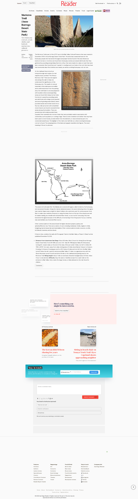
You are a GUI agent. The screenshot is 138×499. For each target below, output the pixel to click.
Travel (52, 479)
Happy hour (68, 475)
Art (51, 466)
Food (83, 11)
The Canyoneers (25, 56)
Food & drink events (70, 473)
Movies (71, 11)
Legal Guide (90, 11)
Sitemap (75, 490)
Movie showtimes (55, 475)
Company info (98, 464)
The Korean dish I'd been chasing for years (53, 351)
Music (65, 11)
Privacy (81, 490)
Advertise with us (67, 490)
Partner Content (38, 479)
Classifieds (39, 11)
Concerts (53, 469)
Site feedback (85, 469)
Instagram (85, 477)
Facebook (85, 473)
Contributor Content (40, 477)
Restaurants (68, 477)
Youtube (84, 481)
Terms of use (55, 492)
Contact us (58, 490)
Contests (59, 11)
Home (38, 490)
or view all (57, 314)
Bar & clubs (68, 466)
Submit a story (85, 471)
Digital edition (64, 492)
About (43, 490)
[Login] (120, 3)
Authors (36, 469)
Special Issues (38, 473)
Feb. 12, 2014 (31, 58)
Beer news (68, 469)
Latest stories (38, 471)
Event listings (54, 473)
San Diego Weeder (99, 466)
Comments (39, 265)
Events (52, 11)
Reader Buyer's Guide (40, 481)
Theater (77, 11)
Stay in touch (85, 464)
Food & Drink (68, 464)
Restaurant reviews (70, 479)
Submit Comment (89, 397)
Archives (31, 11)
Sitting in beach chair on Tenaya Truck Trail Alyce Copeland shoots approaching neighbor (84, 353)
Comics (36, 475)
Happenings (53, 464)
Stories (46, 11)
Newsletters (84, 466)
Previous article (48, 327)
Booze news (68, 471)
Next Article (91, 327)
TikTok (84, 479)
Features (36, 464)
